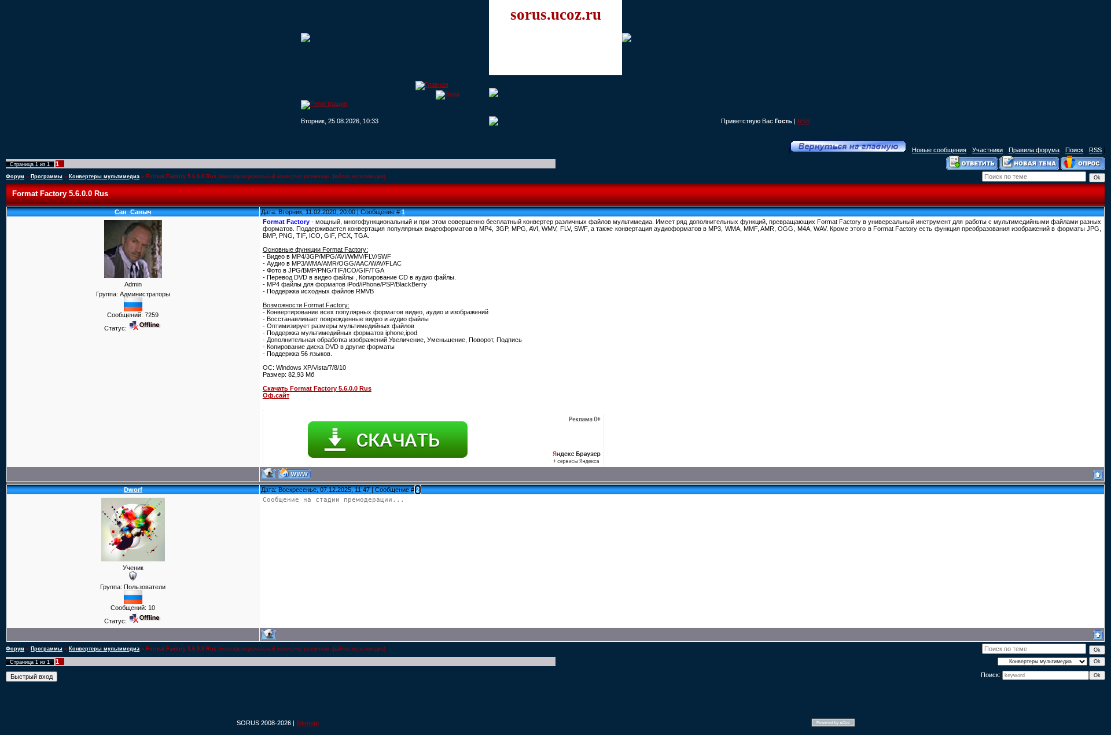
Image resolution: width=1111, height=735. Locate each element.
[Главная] (431, 84)
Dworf (133, 489)
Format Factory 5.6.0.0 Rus (181, 176)
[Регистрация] (324, 103)
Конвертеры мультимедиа (104, 176)
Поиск (1074, 149)
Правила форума (1034, 149)
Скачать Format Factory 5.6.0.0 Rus (317, 388)
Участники (987, 149)
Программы (46, 176)
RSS (803, 120)
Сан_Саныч (133, 211)
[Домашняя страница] (294, 473)
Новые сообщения (939, 149)
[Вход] (447, 93)
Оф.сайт (276, 395)
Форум (15, 176)
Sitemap (307, 722)
